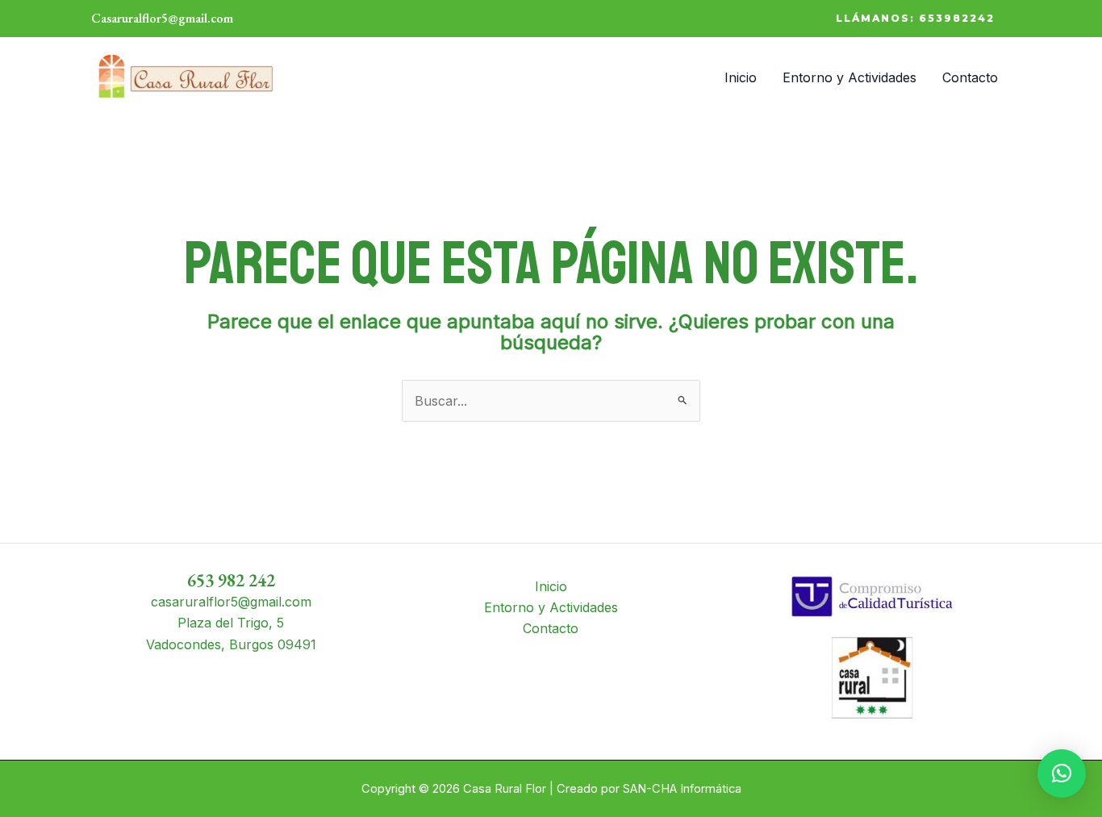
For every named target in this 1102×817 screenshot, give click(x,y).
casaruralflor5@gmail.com (231, 602)
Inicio (740, 77)
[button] (915, 18)
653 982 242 (231, 580)
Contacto (970, 77)
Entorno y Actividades (849, 77)
